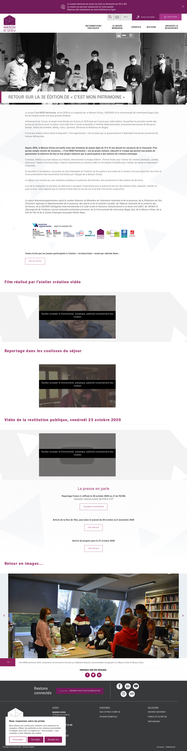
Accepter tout (53, 740)
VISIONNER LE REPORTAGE (93, 507)
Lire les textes (35, 261)
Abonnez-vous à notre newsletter (85, 691)
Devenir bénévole (108, 717)
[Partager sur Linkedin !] (99, 675)
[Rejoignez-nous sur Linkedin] (128, 686)
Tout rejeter (35, 740)
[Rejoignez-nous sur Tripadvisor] (132, 694)
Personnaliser (18, 740)
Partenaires (154, 722)
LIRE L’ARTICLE (93, 527)
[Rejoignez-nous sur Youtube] (136, 686)
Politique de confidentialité (12, 747)
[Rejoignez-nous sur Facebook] (119, 686)
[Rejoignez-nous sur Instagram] (124, 694)
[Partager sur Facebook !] (87, 675)
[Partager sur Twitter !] (93, 675)
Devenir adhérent (157, 712)
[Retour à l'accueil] (9, 23)
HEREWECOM (170, 747)
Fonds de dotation (157, 717)
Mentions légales (28, 747)
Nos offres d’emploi (110, 712)
